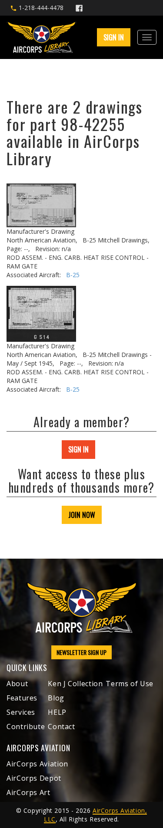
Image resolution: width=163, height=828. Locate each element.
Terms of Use (129, 683)
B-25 (73, 275)
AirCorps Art (28, 792)
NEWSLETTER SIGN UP (81, 652)
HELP (57, 712)
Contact (61, 726)
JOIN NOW (81, 515)
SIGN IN (78, 449)
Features (22, 698)
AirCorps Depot (34, 778)
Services (21, 712)
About (17, 683)
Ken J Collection (75, 683)
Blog (56, 698)
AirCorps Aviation (37, 764)
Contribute (26, 726)
